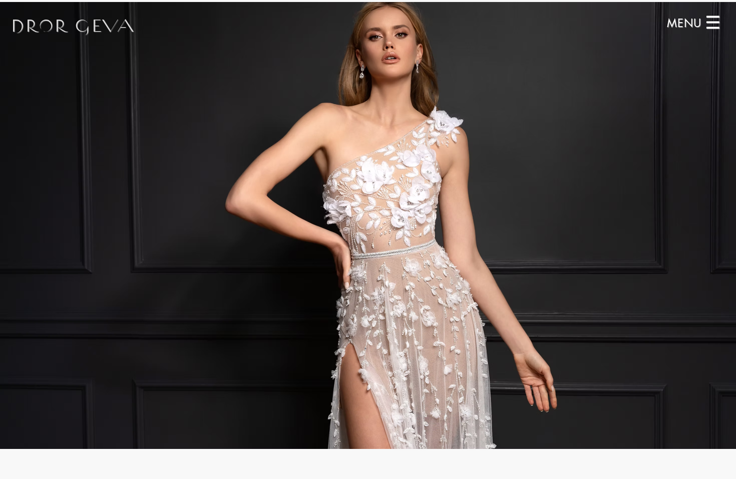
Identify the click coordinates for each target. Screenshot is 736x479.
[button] (686, 22)
